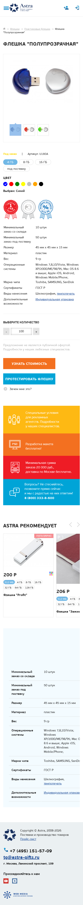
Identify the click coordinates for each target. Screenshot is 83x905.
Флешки (15, 28)
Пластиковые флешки (37, 28)
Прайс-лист (28, 839)
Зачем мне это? (20, 389)
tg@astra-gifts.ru (21, 857)
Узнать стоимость (29, 363)
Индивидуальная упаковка (55, 299)
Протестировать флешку (29, 379)
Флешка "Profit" (15, 595)
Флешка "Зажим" (69, 611)
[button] (70, 524)
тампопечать (66, 293)
